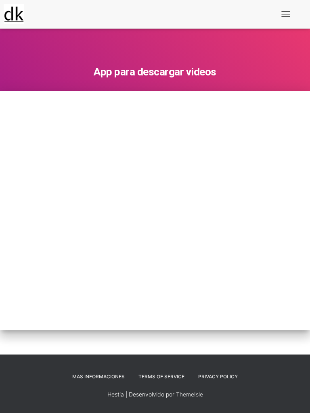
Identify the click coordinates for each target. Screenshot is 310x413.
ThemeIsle (189, 394)
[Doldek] (17, 14)
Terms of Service (161, 376)
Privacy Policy (218, 376)
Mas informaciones (98, 376)
